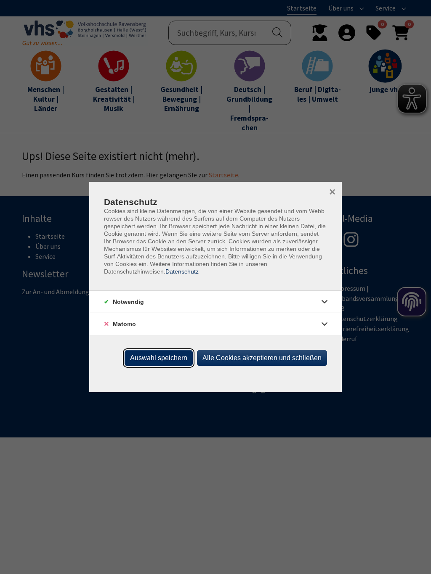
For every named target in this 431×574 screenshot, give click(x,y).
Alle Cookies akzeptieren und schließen (262, 357)
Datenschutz (182, 271)
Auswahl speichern (158, 357)
